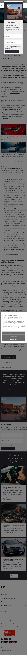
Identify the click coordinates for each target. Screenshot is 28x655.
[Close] (19, 8)
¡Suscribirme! (12, 51)
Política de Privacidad (10, 328)
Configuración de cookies (13, 333)
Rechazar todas (13, 339)
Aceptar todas (14, 336)
